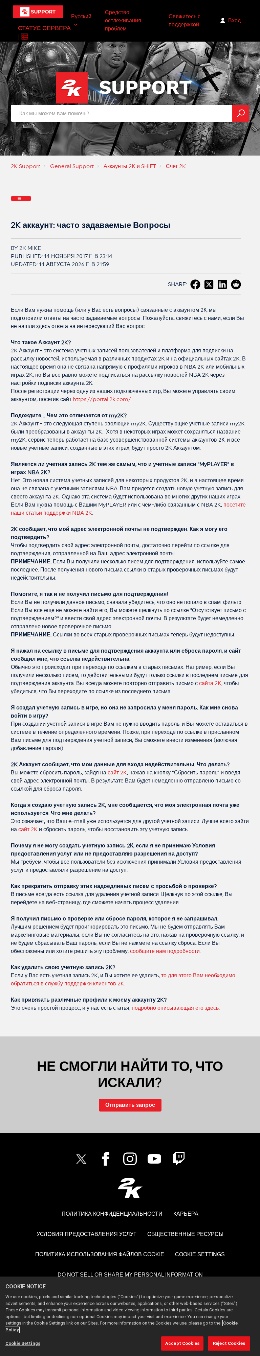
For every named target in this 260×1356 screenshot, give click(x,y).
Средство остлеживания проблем (123, 20)
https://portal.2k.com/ (102, 399)
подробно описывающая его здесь (175, 1008)
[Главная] (38, 11)
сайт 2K (116, 772)
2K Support (25, 166)
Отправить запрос (130, 1105)
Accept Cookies (182, 1343)
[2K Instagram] (130, 1159)
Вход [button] (234, 20)
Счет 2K (176, 166)
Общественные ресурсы (185, 1234)
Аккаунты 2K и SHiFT (130, 166)
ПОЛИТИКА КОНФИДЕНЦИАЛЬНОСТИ (112, 1214)
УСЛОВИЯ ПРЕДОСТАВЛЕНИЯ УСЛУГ (86, 1234)
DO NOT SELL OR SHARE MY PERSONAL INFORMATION (130, 1275)
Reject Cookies (229, 1343)
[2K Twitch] (179, 1159)
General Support (72, 166)
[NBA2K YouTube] (154, 1159)
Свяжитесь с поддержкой (184, 20)
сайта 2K (210, 683)
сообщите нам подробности (165, 951)
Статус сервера (44, 27)
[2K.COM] (130, 1188)
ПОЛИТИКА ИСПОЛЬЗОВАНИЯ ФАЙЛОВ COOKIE (99, 1254)
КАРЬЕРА (185, 1214)
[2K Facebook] (105, 1159)
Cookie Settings (200, 1254)
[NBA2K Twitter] (81, 1159)
